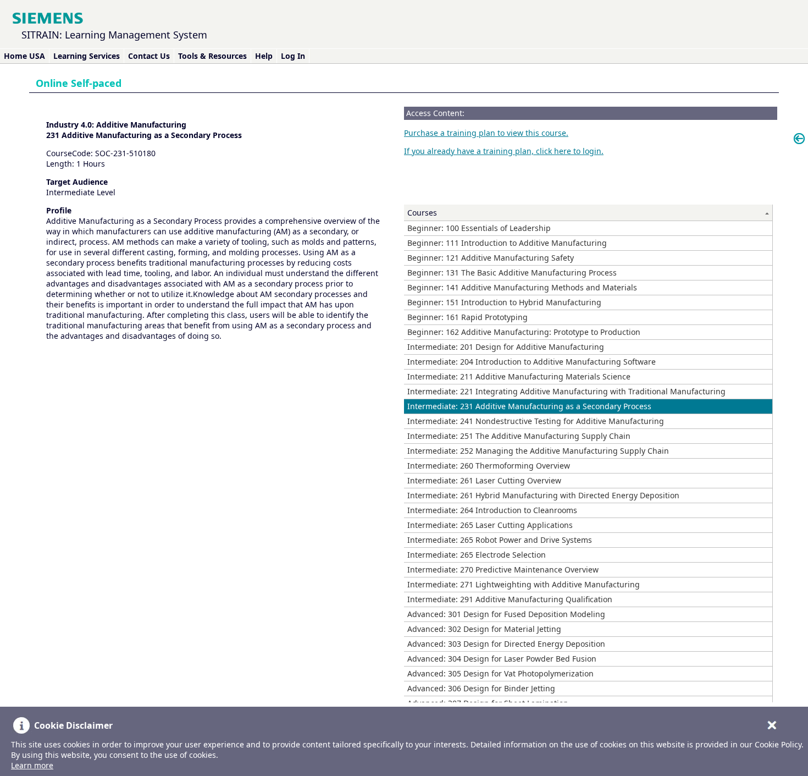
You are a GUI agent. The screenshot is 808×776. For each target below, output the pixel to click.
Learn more (32, 765)
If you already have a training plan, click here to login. (504, 151)
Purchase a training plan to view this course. (486, 133)
